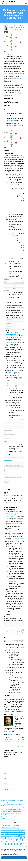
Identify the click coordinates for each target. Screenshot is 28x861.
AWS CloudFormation (14, 533)
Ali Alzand (17, 716)
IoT (23, 835)
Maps (14, 837)
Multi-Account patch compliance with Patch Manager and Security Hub (16, 29)
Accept (14, 858)
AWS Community (5, 827)
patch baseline (16, 101)
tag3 (13, 843)
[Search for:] (14, 793)
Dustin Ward (8, 2)
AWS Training (13, 827)
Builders (16, 831)
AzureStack (11, 831)
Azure (18, 827)
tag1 (7, 843)
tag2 (10, 843)
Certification (21, 831)
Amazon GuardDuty (8, 73)
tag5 (19, 843)
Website (6, 784)
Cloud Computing (8, 833)
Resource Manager (5, 841)
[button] (26, 847)
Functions (16, 835)
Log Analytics (9, 837)
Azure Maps (21, 829)
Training (23, 843)
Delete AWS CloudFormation (15, 676)
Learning (3, 837)
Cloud (2, 833)
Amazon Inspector (17, 73)
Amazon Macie (7, 75)
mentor (18, 837)
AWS (9, 734)
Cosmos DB (22, 833)
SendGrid (17, 841)
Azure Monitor (4, 831)
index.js (12, 332)
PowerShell (19, 839)
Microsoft (23, 837)
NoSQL (11, 839)
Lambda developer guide (12, 342)
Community (16, 833)
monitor (3, 839)
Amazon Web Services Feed (16, 26)
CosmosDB (3, 835)
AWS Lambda (11, 117)
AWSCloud (16, 825)
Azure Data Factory (5, 829)
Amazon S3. (9, 531)
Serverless (23, 841)
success (3, 843)
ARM (2, 825)
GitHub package (7, 493)
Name (5, 773)
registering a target (12, 372)
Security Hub (13, 60)
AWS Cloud (10, 825)
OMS (15, 839)
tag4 (16, 843)
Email (5, 778)
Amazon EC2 (12, 120)
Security (12, 841)
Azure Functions (14, 829)
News (12, 734)
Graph (20, 835)
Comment (6, 756)
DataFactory (10, 835)
